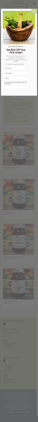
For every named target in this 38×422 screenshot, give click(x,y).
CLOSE (34, 11)
